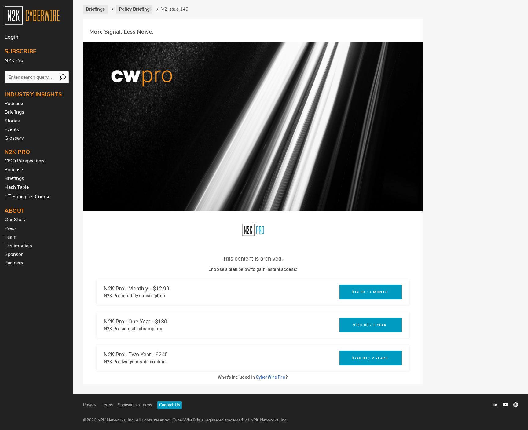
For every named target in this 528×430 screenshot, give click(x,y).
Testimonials (18, 245)
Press (11, 228)
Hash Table (17, 187)
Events (12, 129)
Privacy (89, 405)
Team (10, 237)
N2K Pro (14, 60)
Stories (12, 121)
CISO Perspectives (25, 161)
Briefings (14, 112)
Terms (107, 405)
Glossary (14, 138)
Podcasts (14, 103)
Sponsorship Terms (135, 405)
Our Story (15, 219)
